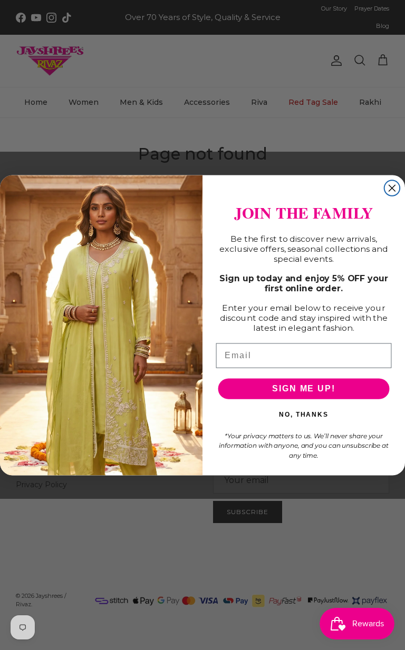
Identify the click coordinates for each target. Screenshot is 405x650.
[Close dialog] (392, 188)
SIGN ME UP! (303, 388)
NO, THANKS (304, 414)
